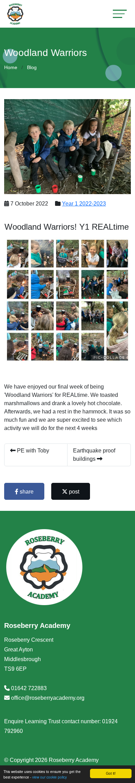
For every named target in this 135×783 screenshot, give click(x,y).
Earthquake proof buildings (94, 455)
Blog (32, 67)
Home (10, 67)
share (26, 492)
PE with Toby (32, 450)
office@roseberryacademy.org (47, 698)
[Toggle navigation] (120, 13)
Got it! (111, 773)
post (73, 492)
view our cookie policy (49, 777)
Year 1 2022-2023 (84, 204)
